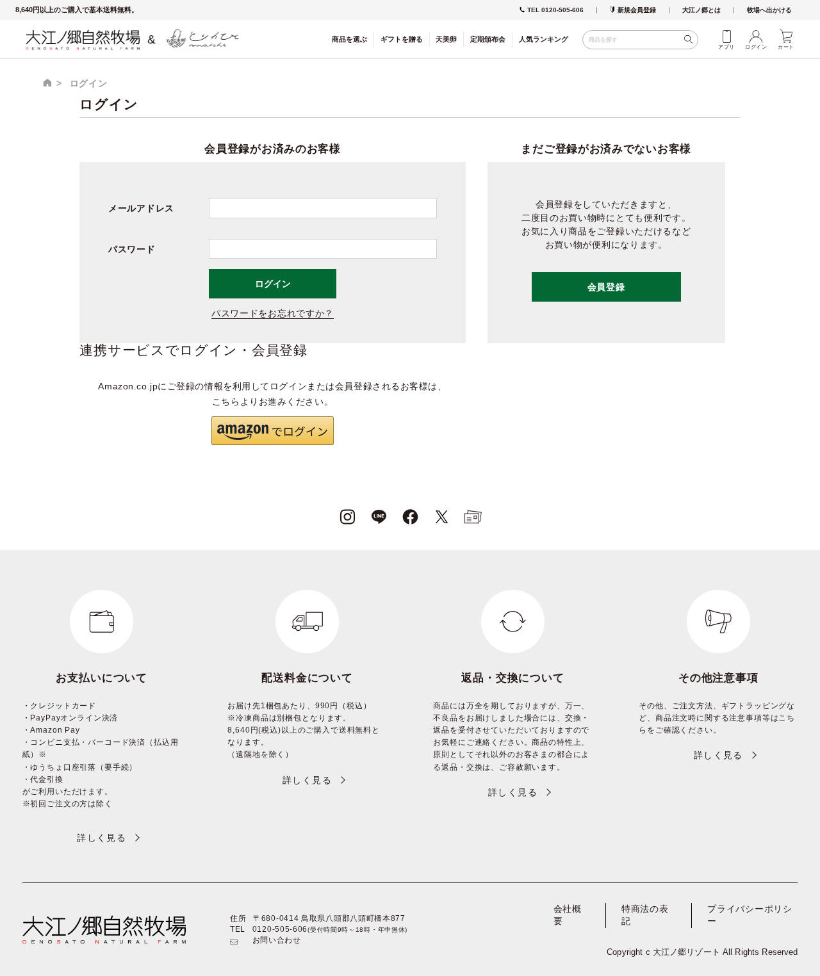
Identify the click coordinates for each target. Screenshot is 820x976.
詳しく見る (101, 838)
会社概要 (568, 915)
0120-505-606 (280, 929)
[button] (272, 430)
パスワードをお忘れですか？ (272, 313)
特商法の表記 (645, 915)
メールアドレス (141, 208)
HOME (47, 82)
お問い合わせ (276, 940)
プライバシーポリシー (749, 915)
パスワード (132, 249)
